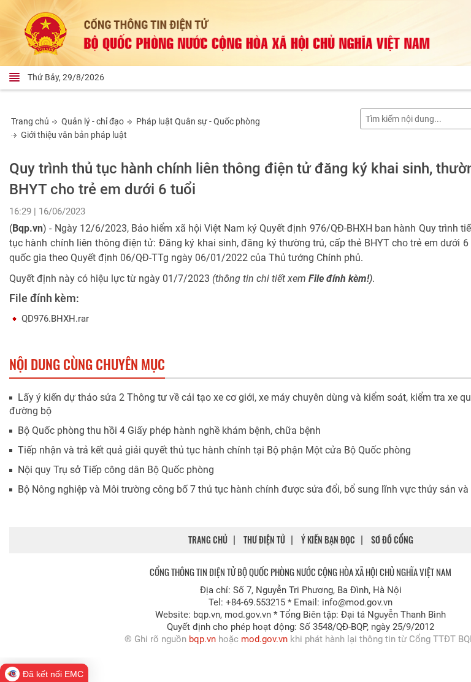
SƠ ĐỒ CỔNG (392, 539)
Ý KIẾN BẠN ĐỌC (328, 539)
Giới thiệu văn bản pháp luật (74, 135)
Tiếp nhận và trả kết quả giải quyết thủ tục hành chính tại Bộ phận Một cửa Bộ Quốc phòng (214, 450)
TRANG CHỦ (208, 539)
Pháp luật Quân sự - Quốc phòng (198, 121)
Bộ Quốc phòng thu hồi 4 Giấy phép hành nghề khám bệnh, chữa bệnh (169, 430)
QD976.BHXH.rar (55, 318)
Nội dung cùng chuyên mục (87, 364)
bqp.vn (202, 639)
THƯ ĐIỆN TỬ (264, 539)
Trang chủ (30, 121)
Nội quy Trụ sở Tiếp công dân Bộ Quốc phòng (116, 470)
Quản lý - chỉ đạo (92, 121)
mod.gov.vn (264, 639)
